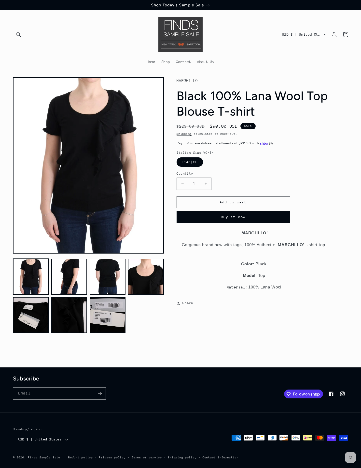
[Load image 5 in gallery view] (31, 315)
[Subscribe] (99, 393)
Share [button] (187, 303)
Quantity (185, 173)
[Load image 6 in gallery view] (69, 315)
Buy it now (233, 217)
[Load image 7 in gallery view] (107, 315)
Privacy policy (112, 457)
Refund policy (80, 457)
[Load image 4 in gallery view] (146, 277)
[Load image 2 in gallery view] (69, 277)
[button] (18, 34)
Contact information (221, 457)
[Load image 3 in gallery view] (107, 277)
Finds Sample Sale (44, 457)
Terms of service (147, 457)
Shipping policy (182, 457)
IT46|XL (189, 162)
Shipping (184, 134)
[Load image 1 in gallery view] (31, 277)
